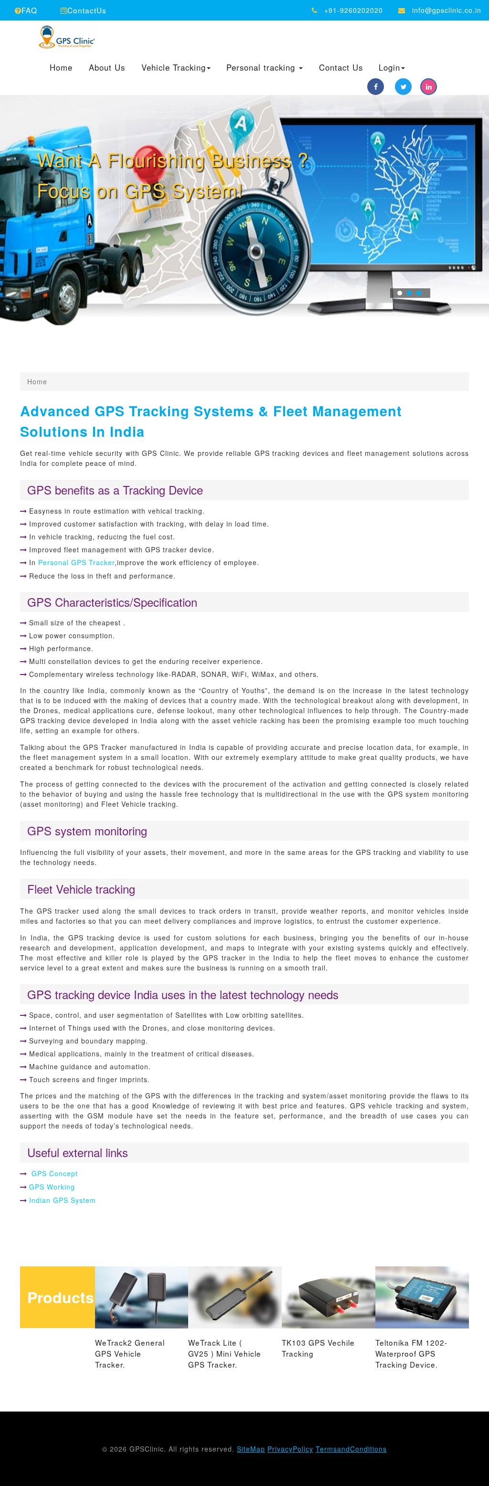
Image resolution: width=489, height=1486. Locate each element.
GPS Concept (53, 1173)
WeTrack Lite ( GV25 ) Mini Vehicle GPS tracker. (224, 1353)
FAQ (29, 10)
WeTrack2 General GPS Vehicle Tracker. (130, 1353)
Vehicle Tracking (173, 68)
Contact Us (341, 68)
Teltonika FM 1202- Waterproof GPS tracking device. (411, 1353)
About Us (107, 68)
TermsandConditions (351, 1449)
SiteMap (251, 1449)
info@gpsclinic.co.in (446, 10)
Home (61, 68)
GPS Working (52, 1186)
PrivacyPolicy (290, 1449)
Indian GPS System (62, 1200)
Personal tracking (262, 68)
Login (389, 68)
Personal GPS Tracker (76, 562)
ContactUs (86, 10)
